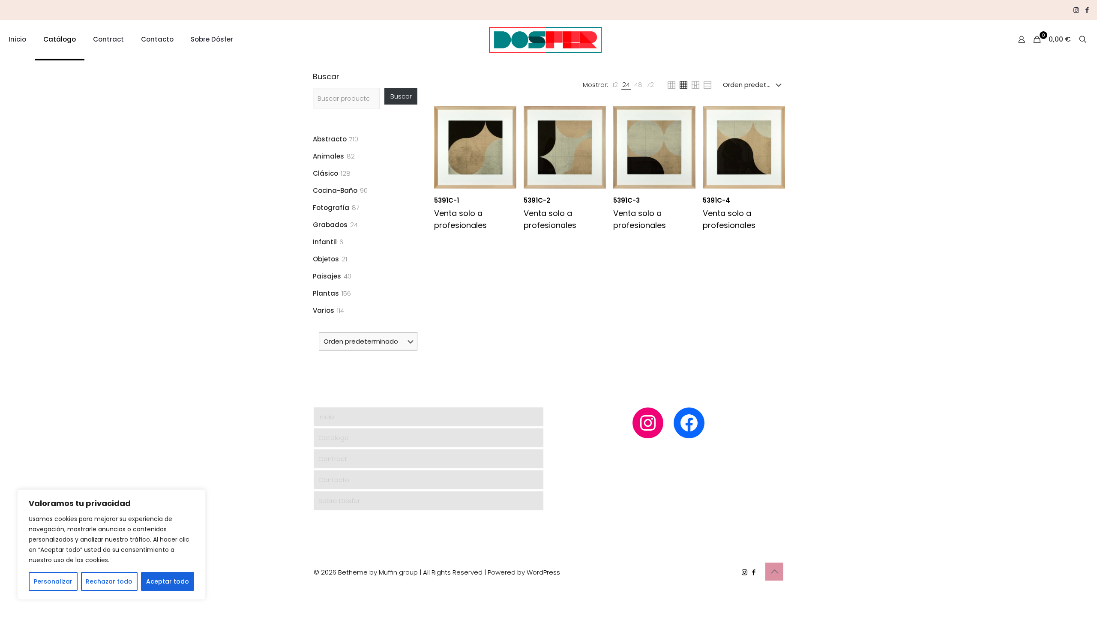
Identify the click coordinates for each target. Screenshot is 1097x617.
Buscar (326, 76)
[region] (111, 544)
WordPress (543, 572)
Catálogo (333, 437)
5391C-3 (626, 200)
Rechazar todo (109, 581)
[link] (615, 85)
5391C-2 (537, 200)
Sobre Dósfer (339, 500)
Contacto (333, 479)
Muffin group (398, 572)
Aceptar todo (167, 581)
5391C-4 (716, 200)
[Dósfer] (545, 39)
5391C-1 (446, 200)
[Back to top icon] (774, 572)
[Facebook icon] (1087, 10)
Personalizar (53, 581)
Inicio (326, 416)
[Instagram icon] (1076, 10)
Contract (332, 458)
